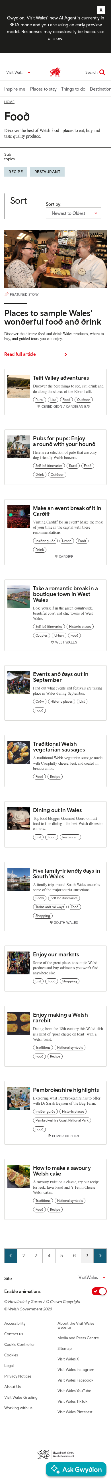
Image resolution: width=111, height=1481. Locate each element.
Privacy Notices (17, 1376)
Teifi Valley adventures (61, 377)
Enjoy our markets (56, 954)
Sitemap (64, 1348)
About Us (12, 1386)
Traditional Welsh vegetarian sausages (59, 746)
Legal (9, 1365)
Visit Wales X (68, 1359)
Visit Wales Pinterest (74, 1412)
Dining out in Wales (57, 810)
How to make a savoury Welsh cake (62, 1170)
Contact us (13, 1334)
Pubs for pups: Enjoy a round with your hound (64, 441)
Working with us (18, 1408)
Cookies (11, 1355)
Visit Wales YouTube (74, 1390)
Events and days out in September (61, 677)
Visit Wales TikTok (72, 1401)
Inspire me (14, 88)
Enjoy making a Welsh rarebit (60, 1017)
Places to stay (43, 88)
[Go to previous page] (11, 1256)
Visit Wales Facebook (75, 1380)
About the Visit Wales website (75, 1325)
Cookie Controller (19, 1344)
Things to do (73, 88)
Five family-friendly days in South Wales (66, 873)
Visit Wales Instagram (75, 1369)
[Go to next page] (100, 1256)
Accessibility (15, 1323)
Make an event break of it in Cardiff (67, 511)
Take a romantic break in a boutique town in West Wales (65, 594)
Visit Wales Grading (21, 1397)
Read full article (20, 354)
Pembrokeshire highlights (66, 1089)
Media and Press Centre (78, 1338)
